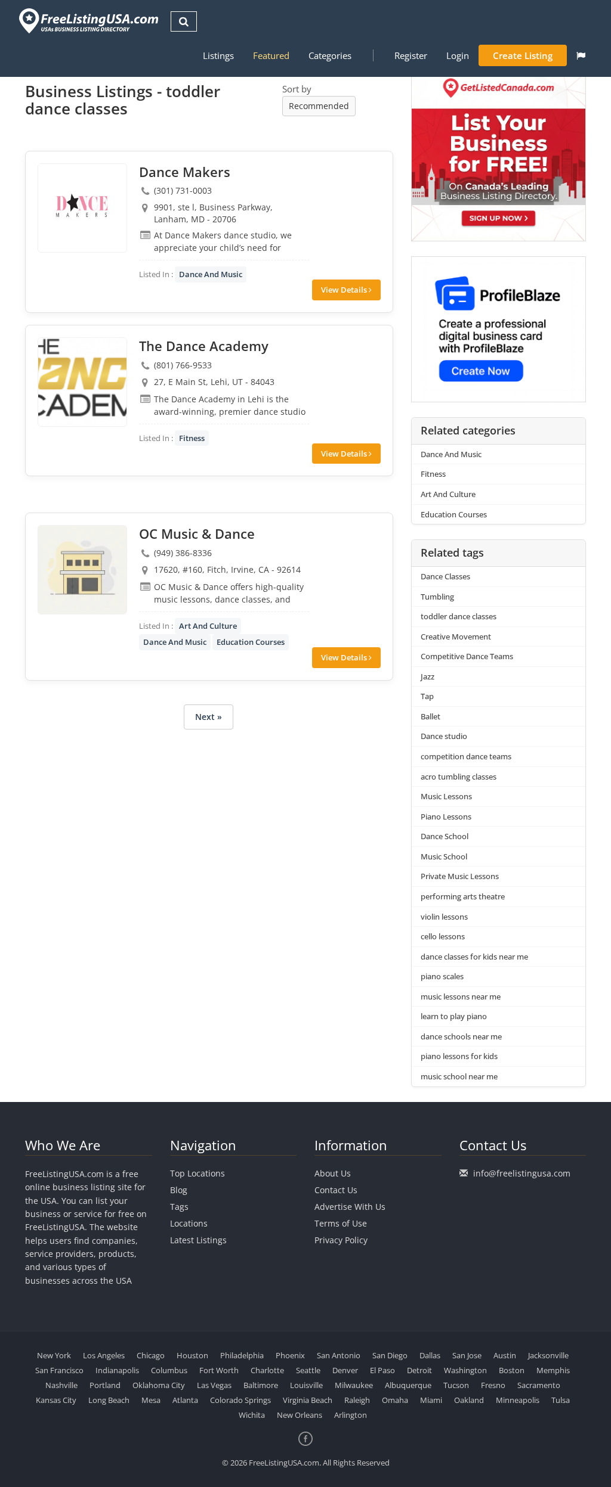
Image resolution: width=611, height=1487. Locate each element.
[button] (581, 55)
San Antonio (338, 1355)
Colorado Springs (240, 1400)
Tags (179, 1206)
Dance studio (444, 736)
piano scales (442, 976)
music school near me (459, 1076)
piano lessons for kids (459, 1056)
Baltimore (260, 1385)
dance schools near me (461, 1036)
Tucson (456, 1385)
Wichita (252, 1415)
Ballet (430, 716)
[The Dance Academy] (82, 382)
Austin (504, 1355)
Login (457, 55)
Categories (329, 55)
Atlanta (185, 1400)
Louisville (306, 1385)
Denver (345, 1370)
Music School (444, 856)
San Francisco (59, 1370)
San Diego (390, 1355)
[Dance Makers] (82, 208)
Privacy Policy (341, 1240)
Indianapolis (117, 1370)
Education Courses (251, 642)
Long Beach (108, 1400)
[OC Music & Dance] (82, 570)
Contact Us (335, 1190)
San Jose (467, 1355)
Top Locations (197, 1173)
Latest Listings (198, 1240)
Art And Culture (208, 625)
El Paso (382, 1370)
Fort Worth (219, 1370)
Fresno (493, 1385)
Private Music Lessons (460, 876)
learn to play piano (454, 1016)
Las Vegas (214, 1385)
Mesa (151, 1400)
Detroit (419, 1370)
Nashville (61, 1385)
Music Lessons (446, 796)
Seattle (308, 1370)
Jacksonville (548, 1355)
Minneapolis (517, 1400)
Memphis (553, 1370)
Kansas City (56, 1400)
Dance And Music (210, 274)
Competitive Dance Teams (467, 656)
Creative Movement (456, 636)
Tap (427, 696)
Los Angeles (104, 1355)
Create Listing (523, 55)
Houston (192, 1355)
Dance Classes (445, 576)
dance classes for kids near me (474, 956)
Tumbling (437, 596)
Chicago (151, 1355)
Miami (431, 1400)
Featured (271, 55)
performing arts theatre (463, 896)
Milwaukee (354, 1385)
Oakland (469, 1400)
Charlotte (267, 1370)
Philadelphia (242, 1355)
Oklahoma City (158, 1385)
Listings (218, 55)
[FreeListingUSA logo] (87, 21)
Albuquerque (408, 1385)
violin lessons (444, 916)
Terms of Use (340, 1223)
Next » (208, 716)
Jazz (427, 676)
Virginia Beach (307, 1400)
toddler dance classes (458, 616)
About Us (332, 1173)
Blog (178, 1190)
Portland (105, 1385)
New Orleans (299, 1415)
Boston (511, 1370)
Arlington (350, 1415)
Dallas (429, 1355)
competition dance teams (466, 756)
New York (54, 1355)
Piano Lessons (446, 816)
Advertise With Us (349, 1206)
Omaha (395, 1400)
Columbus (169, 1370)
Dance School (444, 836)
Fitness (192, 438)
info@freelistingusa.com (521, 1173)
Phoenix (290, 1355)
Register (410, 55)
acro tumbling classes (458, 776)
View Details (345, 289)
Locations (189, 1223)
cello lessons (443, 936)
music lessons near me (461, 996)
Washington (465, 1370)
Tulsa (560, 1400)
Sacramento (538, 1385)
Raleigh (357, 1400)
